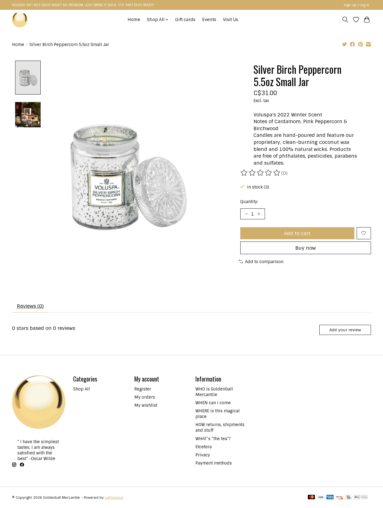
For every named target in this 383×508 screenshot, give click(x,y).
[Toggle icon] (345, 20)
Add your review (345, 329)
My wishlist (145, 405)
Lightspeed (114, 497)
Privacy (202, 455)
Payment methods (213, 463)
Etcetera (203, 447)
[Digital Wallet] (361, 497)
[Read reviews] (260, 172)
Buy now (305, 248)
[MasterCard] (311, 497)
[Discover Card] (339, 497)
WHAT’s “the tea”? (213, 439)
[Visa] (320, 497)
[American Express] (330, 497)
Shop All (81, 389)
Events (209, 19)
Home (134, 19)
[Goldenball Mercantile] (19, 19)
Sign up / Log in (356, 5)
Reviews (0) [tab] (30, 306)
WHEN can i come (213, 403)
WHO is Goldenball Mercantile (214, 391)
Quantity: (249, 201)
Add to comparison (264, 262)
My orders (144, 397)
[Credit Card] (348, 497)
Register (142, 389)
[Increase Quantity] (259, 214)
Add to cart (297, 233)
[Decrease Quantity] (246, 214)
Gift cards (185, 19)
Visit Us (230, 19)
